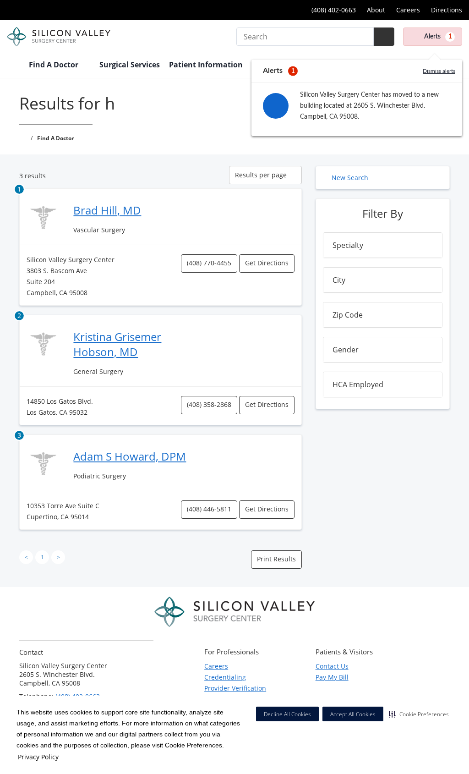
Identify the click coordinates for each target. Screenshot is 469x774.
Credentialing (225, 677)
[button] (419, 714)
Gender (346, 350)
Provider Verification (235, 688)
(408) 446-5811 (209, 509)
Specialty (348, 245)
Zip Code (348, 315)
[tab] (382, 245)
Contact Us (332, 666)
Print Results (276, 558)
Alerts (438, 36)
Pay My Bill (332, 677)
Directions (446, 9)
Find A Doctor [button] (54, 65)
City (339, 280)
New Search (350, 177)
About (376, 9)
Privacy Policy (38, 756)
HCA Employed (358, 384)
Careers (408, 9)
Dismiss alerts (439, 71)
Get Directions (267, 262)
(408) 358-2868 (209, 404)
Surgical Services (129, 65)
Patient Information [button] (207, 65)
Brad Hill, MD (107, 210)
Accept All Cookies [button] (353, 714)
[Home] (13, 65)
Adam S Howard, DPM (129, 456)
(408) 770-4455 (209, 262)
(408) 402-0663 (333, 9)
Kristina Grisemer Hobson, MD (117, 344)
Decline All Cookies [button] (287, 714)
